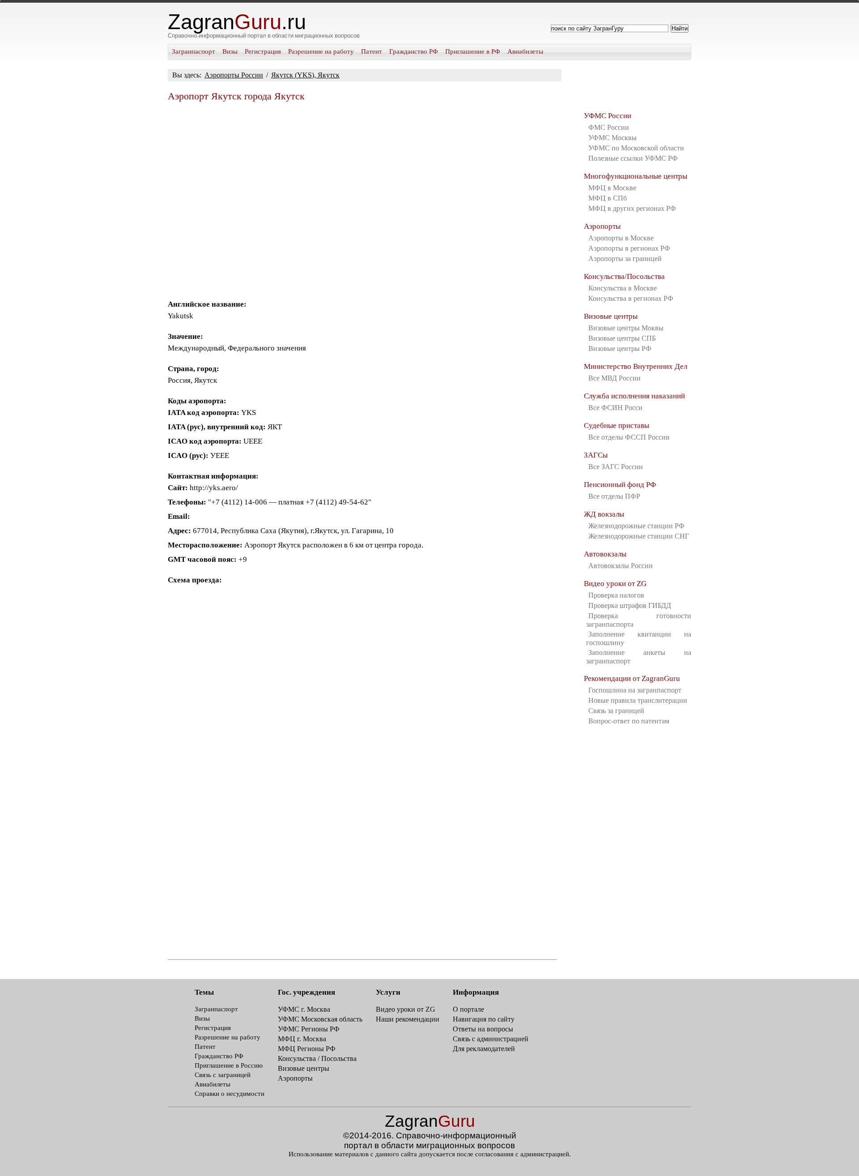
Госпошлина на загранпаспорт (634, 690)
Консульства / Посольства (317, 1058)
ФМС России (608, 127)
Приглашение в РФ (472, 51)
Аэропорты (602, 226)
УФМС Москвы (612, 137)
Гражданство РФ (413, 51)
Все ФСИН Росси (615, 407)
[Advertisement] (362, 197)
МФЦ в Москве (612, 188)
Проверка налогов (616, 595)
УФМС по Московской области (636, 148)
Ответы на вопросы (483, 1029)
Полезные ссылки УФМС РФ (633, 158)
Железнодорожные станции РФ (636, 526)
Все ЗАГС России (615, 466)
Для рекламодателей (484, 1048)
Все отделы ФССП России (629, 437)
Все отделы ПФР (614, 496)
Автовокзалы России (620, 565)
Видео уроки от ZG (615, 583)
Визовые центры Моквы (625, 328)
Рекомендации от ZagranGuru (632, 678)
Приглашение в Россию (229, 1065)
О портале (468, 1009)
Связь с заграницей (223, 1074)
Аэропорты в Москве (621, 238)
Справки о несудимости (229, 1093)
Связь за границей (616, 710)
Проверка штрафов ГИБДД (629, 605)
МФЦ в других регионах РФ (632, 208)
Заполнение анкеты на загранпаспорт (638, 657)
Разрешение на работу (321, 51)
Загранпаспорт (193, 51)
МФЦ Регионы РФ (307, 1048)
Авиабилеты (525, 51)
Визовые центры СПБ (622, 338)
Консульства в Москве (622, 288)
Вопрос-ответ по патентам (628, 721)
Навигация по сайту (484, 1019)
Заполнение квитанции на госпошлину (638, 638)
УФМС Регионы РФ (309, 1029)
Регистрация (263, 51)
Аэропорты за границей (625, 258)
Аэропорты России (233, 75)
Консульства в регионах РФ (630, 298)
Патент (371, 51)
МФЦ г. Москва (302, 1039)
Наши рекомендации (407, 1019)
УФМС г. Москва (304, 1009)
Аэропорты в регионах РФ (629, 248)
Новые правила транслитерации (637, 700)
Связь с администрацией (490, 1039)
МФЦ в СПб (607, 198)
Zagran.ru (237, 22)
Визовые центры (611, 316)
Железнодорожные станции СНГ (638, 536)
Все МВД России (614, 378)
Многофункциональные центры (635, 176)
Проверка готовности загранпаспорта (638, 620)
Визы (230, 51)
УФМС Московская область (320, 1019)
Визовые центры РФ (619, 348)
